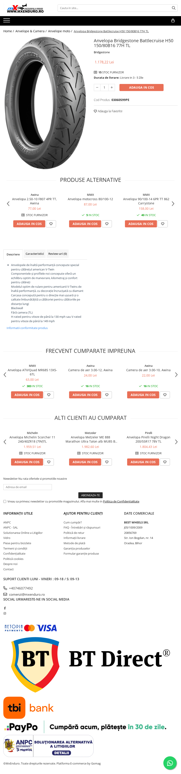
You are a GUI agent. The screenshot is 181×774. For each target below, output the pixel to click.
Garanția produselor (77, 548)
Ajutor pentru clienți (83, 513)
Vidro (6, 538)
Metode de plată (74, 543)
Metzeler (90, 433)
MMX (90, 195)
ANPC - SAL (10, 527)
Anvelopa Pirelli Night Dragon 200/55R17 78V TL (148, 439)
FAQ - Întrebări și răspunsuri (82, 527)
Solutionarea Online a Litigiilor (23, 533)
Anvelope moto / (60, 31)
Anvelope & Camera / (31, 31)
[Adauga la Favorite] (51, 223)
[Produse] (7, 21)
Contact (8, 569)
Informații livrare (74, 538)
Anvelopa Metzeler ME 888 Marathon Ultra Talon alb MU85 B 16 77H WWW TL (90, 439)
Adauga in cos (141, 87)
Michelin (32, 433)
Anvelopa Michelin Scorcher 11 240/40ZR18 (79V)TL (32, 439)
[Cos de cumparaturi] (173, 20)
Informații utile (18, 513)
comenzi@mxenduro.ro (26, 594)
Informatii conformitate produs (27, 328)
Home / (9, 31)
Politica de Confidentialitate (121, 501)
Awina (35, 195)
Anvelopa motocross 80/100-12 (90, 199)
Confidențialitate (14, 553)
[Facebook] (4, 608)
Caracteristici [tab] (35, 254)
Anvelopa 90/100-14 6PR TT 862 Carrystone (146, 201)
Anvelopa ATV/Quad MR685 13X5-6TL (32, 372)
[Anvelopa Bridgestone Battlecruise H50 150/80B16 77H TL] (45, 103)
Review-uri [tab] (57, 254)
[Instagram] (4, 613)
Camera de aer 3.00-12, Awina (90, 370)
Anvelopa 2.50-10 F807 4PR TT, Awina (34, 201)
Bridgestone (102, 52)
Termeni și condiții (15, 548)
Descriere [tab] (13, 254)
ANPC (7, 522)
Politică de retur (74, 533)
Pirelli (148, 433)
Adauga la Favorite (110, 111)
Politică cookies (13, 559)
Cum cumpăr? (73, 522)
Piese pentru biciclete (17, 543)
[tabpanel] (45, 103)
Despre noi (10, 564)
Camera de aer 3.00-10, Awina (148, 370)
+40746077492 (20, 588)
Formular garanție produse (81, 553)
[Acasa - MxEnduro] (25, 8)
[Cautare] (174, 8)
